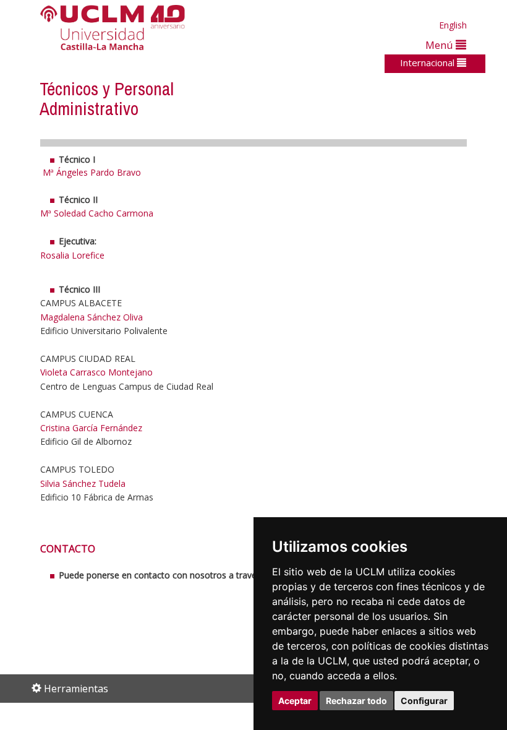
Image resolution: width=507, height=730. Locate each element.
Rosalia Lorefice (72, 255)
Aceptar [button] (295, 700)
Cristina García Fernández (91, 428)
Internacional (428, 62)
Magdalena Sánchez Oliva (91, 317)
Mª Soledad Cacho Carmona (96, 213)
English (453, 25)
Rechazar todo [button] (356, 700)
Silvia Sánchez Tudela (83, 483)
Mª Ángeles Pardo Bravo (93, 172)
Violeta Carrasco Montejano (96, 372)
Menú (440, 45)
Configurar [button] (424, 700)
